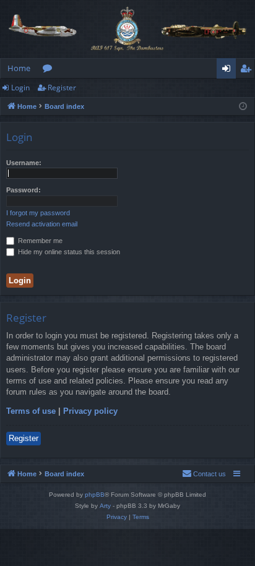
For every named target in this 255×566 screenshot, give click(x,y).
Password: (23, 190)
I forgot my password (38, 213)
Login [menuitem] (229, 70)
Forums (50, 70)
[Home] (127, 29)
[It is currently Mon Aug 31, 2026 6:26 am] (243, 107)
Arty (105, 505)
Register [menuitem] (248, 70)
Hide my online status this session (68, 251)
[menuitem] (204, 474)
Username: (23, 162)
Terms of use (31, 411)
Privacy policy (90, 411)
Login (20, 87)
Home (18, 68)
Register (62, 87)
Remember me (39, 240)
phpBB (95, 494)
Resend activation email (41, 224)
